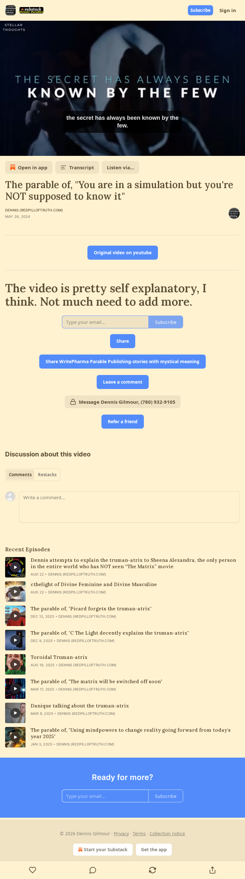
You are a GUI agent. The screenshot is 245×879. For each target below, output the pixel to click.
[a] (15, 567)
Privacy (121, 833)
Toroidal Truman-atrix (59, 657)
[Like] (32, 870)
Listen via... (120, 167)
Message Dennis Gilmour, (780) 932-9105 (127, 402)
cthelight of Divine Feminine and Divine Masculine (94, 584)
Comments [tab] (20, 475)
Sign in (227, 10)
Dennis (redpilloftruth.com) (34, 210)
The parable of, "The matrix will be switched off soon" (96, 681)
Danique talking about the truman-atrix (80, 706)
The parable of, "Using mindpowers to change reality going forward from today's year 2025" (131, 733)
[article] (122, 567)
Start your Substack (106, 849)
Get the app (154, 849)
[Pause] (7, 149)
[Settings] (238, 149)
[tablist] (32, 474)
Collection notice (167, 833)
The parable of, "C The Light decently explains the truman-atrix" (110, 633)
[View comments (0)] (93, 870)
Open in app (33, 167)
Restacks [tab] (47, 475)
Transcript (81, 167)
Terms (139, 833)
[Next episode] (21, 149)
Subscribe (200, 10)
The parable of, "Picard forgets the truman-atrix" (91, 609)
